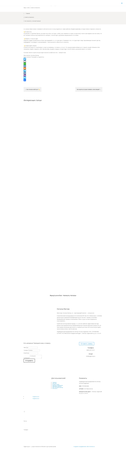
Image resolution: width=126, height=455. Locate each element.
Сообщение (26, 358)
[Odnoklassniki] (63, 68)
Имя (25, 347)
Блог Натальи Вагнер (57, 387)
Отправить (29, 361)
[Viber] (63, 75)
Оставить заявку (87, 344)
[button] (24, 411)
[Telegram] (63, 71)
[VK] (63, 73)
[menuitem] (63, 416)
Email (25, 353)
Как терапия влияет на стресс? (35, 218)
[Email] (63, 61)
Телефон (26, 350)
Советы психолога (35, 7)
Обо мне (54, 383)
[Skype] (63, 78)
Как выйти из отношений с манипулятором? (40, 156)
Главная (54, 382)
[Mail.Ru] (63, 66)
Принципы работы (56, 386)
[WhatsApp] (63, 64)
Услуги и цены (55, 384)
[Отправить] (63, 80)
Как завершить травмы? (33, 280)
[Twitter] (63, 59)
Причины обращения (57, 385)
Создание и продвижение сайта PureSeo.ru (84, 446)
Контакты (54, 388)
